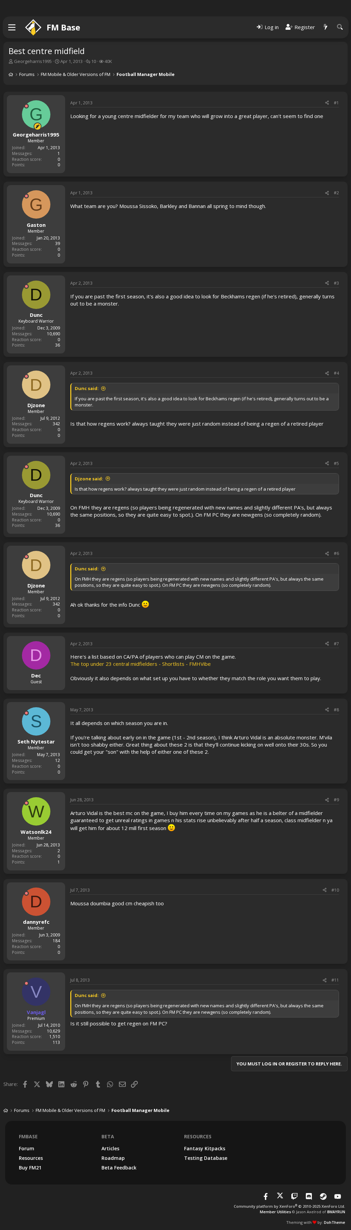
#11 (335, 980)
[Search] (340, 27)
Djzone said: (89, 479)
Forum (26, 1148)
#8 (336, 710)
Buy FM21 (30, 1167)
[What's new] (325, 27)
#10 (335, 890)
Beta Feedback (118, 1167)
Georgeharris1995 (33, 61)
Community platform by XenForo (289, 1206)
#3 (336, 283)
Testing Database (205, 1158)
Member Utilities (275, 1211)
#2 (336, 193)
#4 (336, 373)
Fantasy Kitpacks (204, 1148)
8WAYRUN (336, 1211)
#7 (336, 644)
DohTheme (334, 1222)
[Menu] (12, 27)
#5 (336, 463)
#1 (336, 103)
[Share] (327, 103)
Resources (31, 1158)
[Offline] (26, 106)
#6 (336, 553)
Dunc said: (87, 388)
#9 (336, 800)
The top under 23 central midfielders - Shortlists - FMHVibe (140, 663)
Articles (110, 1148)
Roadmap (113, 1158)
